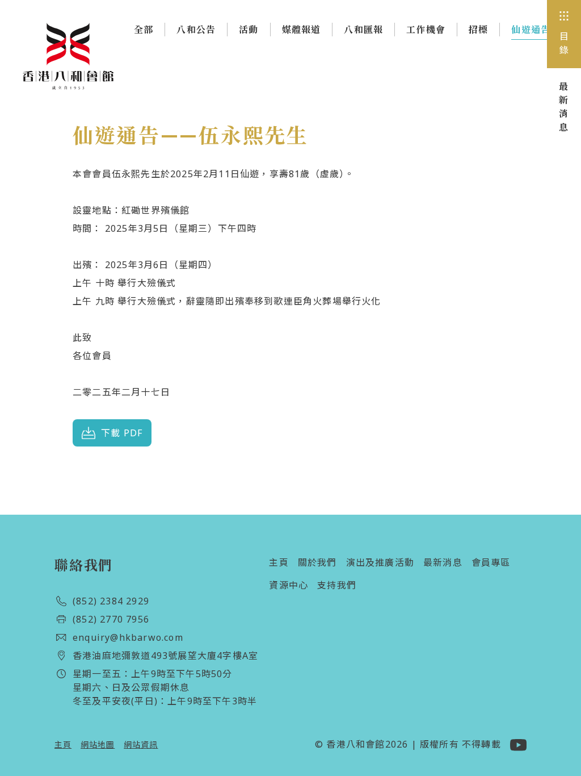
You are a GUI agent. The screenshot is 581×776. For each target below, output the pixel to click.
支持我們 (336, 585)
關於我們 (317, 562)
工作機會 (425, 29)
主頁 (278, 562)
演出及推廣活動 (380, 562)
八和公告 (196, 29)
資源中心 (288, 585)
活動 (248, 29)
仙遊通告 (530, 29)
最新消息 (442, 562)
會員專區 (491, 562)
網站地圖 (98, 744)
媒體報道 (301, 29)
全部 (143, 29)
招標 (478, 29)
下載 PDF (121, 433)
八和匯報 (363, 29)
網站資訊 (141, 744)
